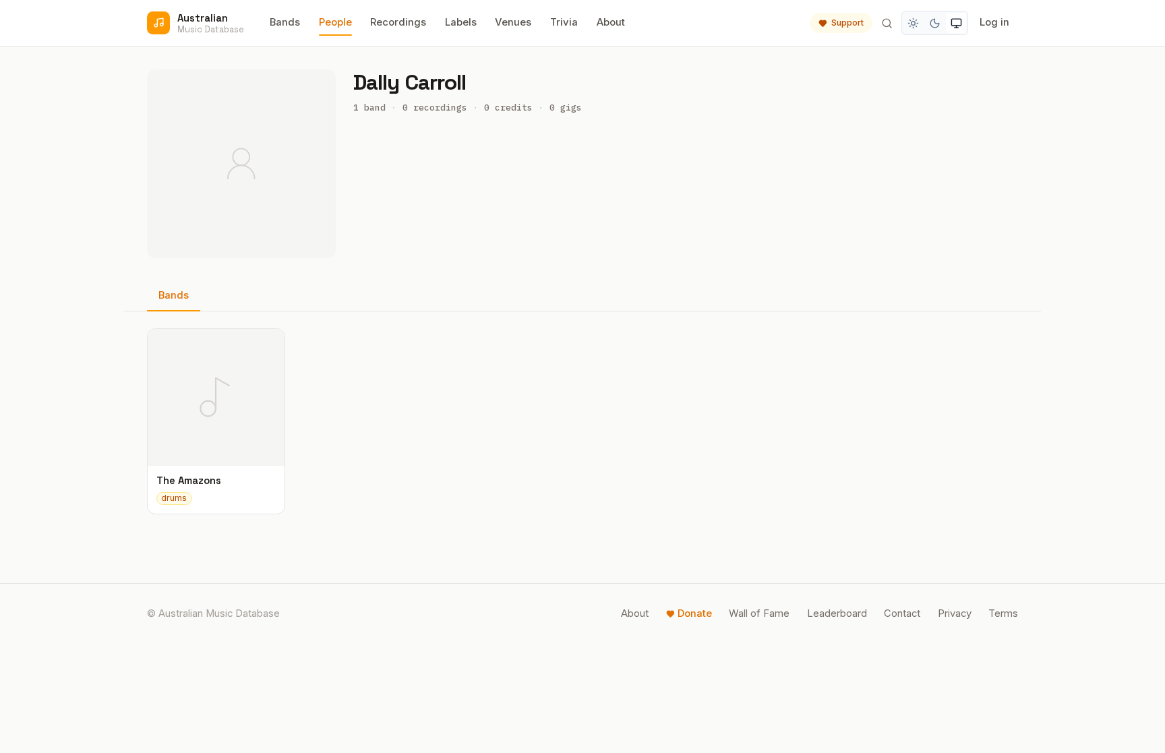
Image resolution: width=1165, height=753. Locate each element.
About (611, 22)
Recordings (398, 22)
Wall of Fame (759, 613)
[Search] (886, 22)
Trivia (564, 22)
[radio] (913, 23)
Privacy (955, 613)
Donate (695, 613)
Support (847, 23)
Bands (285, 22)
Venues (513, 22)
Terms (1003, 613)
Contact (902, 613)
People (335, 22)
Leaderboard (837, 613)
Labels (461, 22)
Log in (994, 22)
